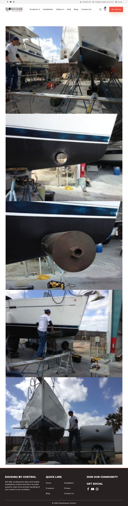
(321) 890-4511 (86, 2)
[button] (39, 9)
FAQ (69, 9)
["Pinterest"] (13, 2)
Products (50, 488)
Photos (67, 488)
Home (48, 483)
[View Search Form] (100, 9)
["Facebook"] (7, 2)
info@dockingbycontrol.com (104, 2)
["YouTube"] (10, 2)
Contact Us (86, 9)
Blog (76, 9)
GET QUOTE (116, 9)
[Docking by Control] (14, 9)
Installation (48, 9)
